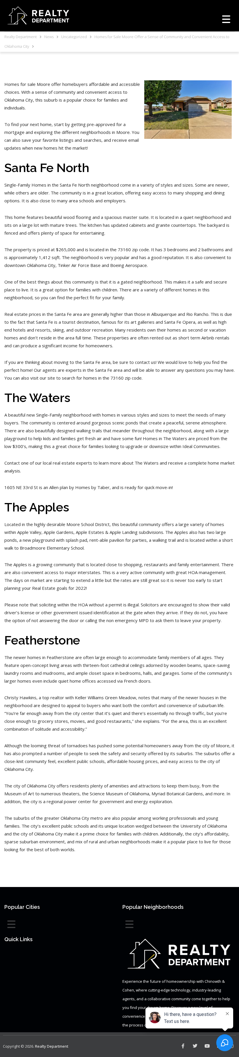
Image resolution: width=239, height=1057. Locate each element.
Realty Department (51, 1046)
